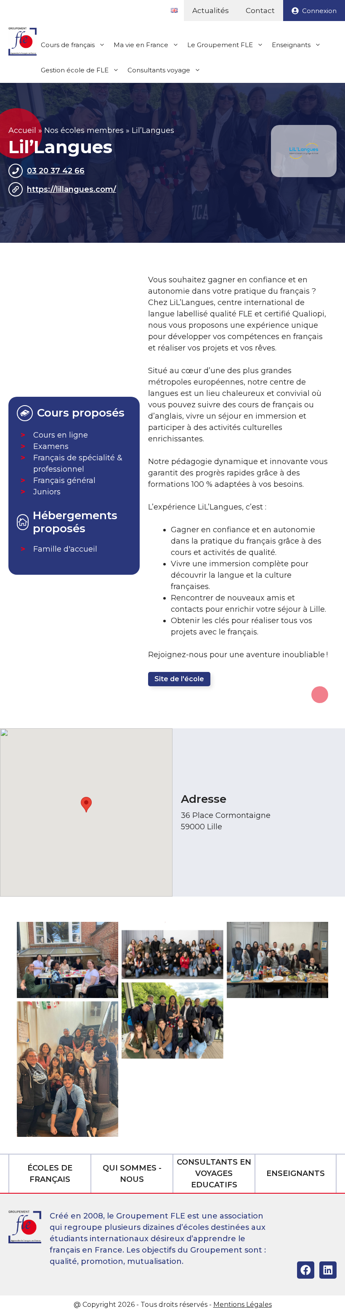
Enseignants (291, 45)
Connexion (319, 10)
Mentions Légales (242, 1305)
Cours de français (68, 45)
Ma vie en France (141, 45)
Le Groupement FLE (220, 45)
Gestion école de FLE (75, 70)
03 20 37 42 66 (56, 170)
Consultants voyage (158, 70)
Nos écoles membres (84, 130)
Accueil (22, 130)
